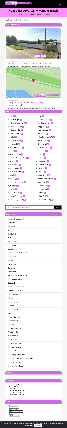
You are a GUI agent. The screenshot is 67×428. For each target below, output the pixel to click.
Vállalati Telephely (14, 343)
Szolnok (40, 172)
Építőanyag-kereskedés (16, 355)
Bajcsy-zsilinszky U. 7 (17, 123)
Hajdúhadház (14, 168)
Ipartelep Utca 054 (16, 182)
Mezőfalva (41, 133)
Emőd (11, 151)
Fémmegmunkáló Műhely (17, 253)
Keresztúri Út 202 (15, 196)
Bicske (11, 137)
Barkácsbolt (12, 234)
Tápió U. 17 (42, 182)
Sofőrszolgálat (13, 309)
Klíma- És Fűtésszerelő (16, 287)
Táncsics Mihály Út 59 (45, 179)
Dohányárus (12, 249)
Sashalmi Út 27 (43, 165)
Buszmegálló (12, 241)
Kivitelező (11, 283)
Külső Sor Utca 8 (44, 119)
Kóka (39, 116)
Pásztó (40, 154)
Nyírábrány (42, 144)
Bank (9, 230)
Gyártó (10, 260)
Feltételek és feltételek (16, 412)
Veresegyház (42, 186)
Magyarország (43, 130)
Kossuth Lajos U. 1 (16, 199)
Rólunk (11, 414)
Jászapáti (12, 186)
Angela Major (14, 119)
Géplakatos (12, 272)
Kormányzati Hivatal (15, 290)
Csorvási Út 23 (14, 140)
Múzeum (11, 306)
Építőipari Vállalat (14, 362)
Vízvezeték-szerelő (14, 347)
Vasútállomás (13, 332)
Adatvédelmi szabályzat (16, 410)
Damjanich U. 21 (15, 147)
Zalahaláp (41, 196)
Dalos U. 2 (13, 144)
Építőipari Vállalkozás (15, 366)
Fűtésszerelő (12, 256)
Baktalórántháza (15, 126)
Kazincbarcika (14, 192)
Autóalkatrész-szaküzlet (16, 219)
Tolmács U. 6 (42, 175)
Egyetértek (38, 425)
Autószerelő (12, 226)
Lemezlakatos (13, 302)
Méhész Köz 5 (43, 140)
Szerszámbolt (13, 321)
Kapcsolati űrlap (14, 408)
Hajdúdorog (13, 165)
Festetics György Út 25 (17, 158)
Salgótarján (42, 161)
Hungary (12, 179)
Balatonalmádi (14, 130)
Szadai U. (41, 168)
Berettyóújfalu (14, 133)
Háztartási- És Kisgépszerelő (18, 275)
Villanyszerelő (13, 336)
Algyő (11, 116)
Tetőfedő (11, 324)
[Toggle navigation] (59, 3)
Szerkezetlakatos (14, 317)
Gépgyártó (12, 268)
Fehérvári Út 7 (14, 154)
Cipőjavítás (12, 245)
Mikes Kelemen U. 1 (45, 137)
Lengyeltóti (42, 126)
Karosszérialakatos (15, 279)
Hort (11, 175)
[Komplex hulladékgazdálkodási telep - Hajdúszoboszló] (33, 82)
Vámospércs (42, 189)
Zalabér (40, 192)
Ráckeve (41, 158)
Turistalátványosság (15, 328)
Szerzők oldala (13, 406)
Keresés (57, 207)
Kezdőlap (8, 20)
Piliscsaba (41, 151)
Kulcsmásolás (13, 294)
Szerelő (10, 313)
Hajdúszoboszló (15, 172)
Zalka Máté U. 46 (44, 199)
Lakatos (10, 298)
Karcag (12, 189)
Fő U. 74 (12, 161)
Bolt (9, 238)
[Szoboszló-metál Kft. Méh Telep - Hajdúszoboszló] (33, 43)
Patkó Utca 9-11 (43, 147)
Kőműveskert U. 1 (44, 123)
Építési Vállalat (13, 351)
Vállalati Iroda (13, 339)
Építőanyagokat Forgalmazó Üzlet (20, 358)
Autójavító (11, 223)
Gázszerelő (12, 264)
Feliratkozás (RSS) (14, 416)
